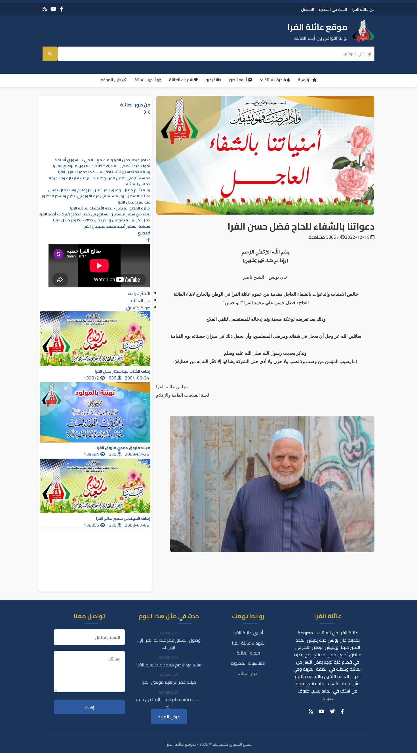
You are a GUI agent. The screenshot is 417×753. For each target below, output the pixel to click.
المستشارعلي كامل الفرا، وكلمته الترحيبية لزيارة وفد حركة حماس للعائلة (99, 181)
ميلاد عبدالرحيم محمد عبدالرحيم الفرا (169, 664)
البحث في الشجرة (333, 9)
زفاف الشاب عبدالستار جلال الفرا (122, 371)
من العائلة (140, 300)
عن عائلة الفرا (363, 9)
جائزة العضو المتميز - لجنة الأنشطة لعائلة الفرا (110, 208)
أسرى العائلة (145, 79)
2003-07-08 (137, 525)
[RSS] (45, 9)
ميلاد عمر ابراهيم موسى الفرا (169, 682)
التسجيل (307, 9)
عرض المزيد (169, 716)
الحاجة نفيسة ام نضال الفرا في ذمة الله (169, 703)
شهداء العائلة (181, 79)
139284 (92, 454)
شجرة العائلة (275, 79)
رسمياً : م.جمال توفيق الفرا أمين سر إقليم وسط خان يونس (99, 190)
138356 (92, 525)
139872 (92, 378)
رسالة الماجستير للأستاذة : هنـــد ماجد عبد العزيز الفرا (104, 171)
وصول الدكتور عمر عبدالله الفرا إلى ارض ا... (169, 644)
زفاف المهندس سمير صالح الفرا (123, 518)
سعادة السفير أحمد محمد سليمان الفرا (116, 226)
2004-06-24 (137, 378)
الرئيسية (305, 79)
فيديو (211, 79)
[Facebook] (61, 9)
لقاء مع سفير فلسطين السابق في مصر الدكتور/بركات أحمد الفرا (95, 214)
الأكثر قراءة (139, 293)
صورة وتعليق (138, 307)
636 (113, 378)
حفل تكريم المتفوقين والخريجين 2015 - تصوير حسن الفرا (101, 220)
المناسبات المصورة (248, 663)
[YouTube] (53, 9)
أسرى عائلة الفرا (248, 632)
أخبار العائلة (248, 673)
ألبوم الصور (238, 79)
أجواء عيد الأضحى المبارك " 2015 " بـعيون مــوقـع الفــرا (101, 165)
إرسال (89, 707)
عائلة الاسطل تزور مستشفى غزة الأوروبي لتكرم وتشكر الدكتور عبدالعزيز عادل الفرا (95, 198)
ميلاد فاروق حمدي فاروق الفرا (123, 447)
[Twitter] (332, 712)
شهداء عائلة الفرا (248, 643)
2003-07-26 (137, 454)
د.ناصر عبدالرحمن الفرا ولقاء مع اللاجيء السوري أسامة (102, 159)
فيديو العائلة (248, 653)
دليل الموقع (111, 79)
